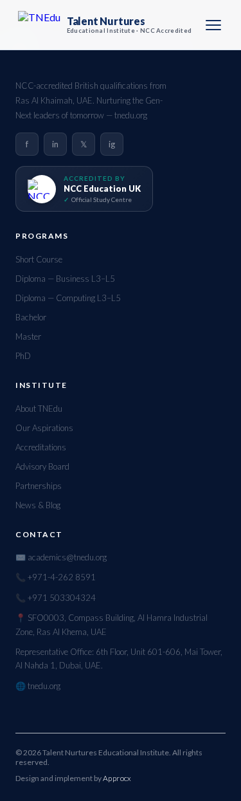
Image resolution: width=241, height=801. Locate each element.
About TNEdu (38, 408)
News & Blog (37, 505)
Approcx (117, 778)
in (55, 144)
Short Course (38, 259)
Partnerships (38, 486)
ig (112, 144)
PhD (23, 356)
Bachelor (30, 317)
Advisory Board (42, 466)
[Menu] (213, 25)
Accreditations (40, 447)
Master (28, 336)
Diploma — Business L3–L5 (65, 278)
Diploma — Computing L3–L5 (68, 298)
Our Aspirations (44, 428)
